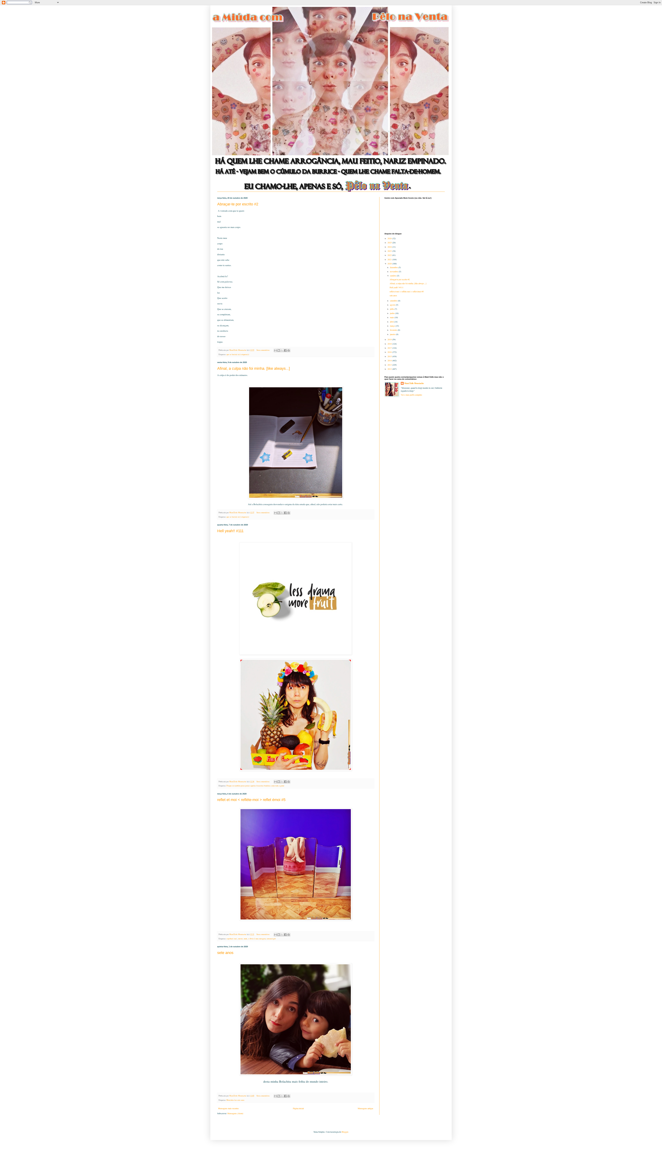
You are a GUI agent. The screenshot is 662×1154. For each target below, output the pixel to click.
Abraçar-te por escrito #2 (237, 204)
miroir (240, 938)
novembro (394, 271)
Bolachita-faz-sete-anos (235, 1100)
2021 (390, 259)
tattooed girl (271, 938)
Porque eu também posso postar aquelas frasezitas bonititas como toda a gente (255, 785)
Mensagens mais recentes (228, 1108)
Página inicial (298, 1108)
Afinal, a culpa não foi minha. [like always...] (253, 368)
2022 (390, 255)
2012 (390, 368)
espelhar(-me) (232, 938)
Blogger (345, 1131)
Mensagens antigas (365, 1108)
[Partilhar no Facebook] (285, 350)
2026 (390, 238)
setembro (394, 300)
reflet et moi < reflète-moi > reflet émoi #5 (251, 800)
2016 (390, 352)
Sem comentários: (263, 350)
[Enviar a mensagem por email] (275, 350)
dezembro (394, 267)
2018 (390, 343)
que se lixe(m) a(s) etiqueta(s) (238, 354)
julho (392, 308)
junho (392, 313)
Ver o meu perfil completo (411, 394)
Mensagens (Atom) (235, 1113)
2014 (390, 360)
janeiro (393, 334)
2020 (390, 263)
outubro (393, 275)
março (392, 325)
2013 (390, 364)
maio (392, 317)
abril (392, 321)
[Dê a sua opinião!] (278, 350)
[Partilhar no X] (282, 350)
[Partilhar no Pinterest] (288, 350)
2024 (390, 246)
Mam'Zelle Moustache (414, 383)
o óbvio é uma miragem (257, 938)
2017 (390, 347)
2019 (390, 339)
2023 (390, 251)
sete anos (225, 953)
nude (245, 938)
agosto (393, 304)
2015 (390, 356)
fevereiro (394, 330)
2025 (390, 242)
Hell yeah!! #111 (230, 531)
